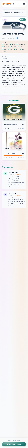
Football (18, 92)
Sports (4, 19)
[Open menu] (24, 4)
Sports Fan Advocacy (8, 92)
